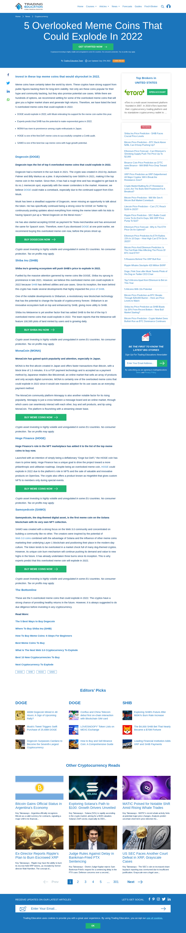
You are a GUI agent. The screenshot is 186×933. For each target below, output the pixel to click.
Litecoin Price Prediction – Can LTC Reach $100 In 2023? (145, 207)
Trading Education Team (73, 61)
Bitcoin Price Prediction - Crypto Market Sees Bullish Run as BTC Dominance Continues (146, 319)
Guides (138, 6)
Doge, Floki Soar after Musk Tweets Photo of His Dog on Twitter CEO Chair (145, 272)
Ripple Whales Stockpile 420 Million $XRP (145, 265)
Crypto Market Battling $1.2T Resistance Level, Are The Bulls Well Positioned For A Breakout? (144, 189)
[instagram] (158, 899)
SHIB (34, 284)
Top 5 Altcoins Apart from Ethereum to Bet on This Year (145, 281)
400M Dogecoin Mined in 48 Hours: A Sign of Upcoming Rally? (42, 715)
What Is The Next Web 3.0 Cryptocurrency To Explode (46, 650)
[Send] (162, 363)
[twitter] (164, 899)
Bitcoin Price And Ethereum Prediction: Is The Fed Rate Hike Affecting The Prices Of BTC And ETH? (144, 250)
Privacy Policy (150, 372)
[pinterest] (153, 899)
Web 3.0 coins (23, 538)
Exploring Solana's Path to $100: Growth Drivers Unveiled (92, 806)
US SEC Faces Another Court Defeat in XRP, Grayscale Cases (145, 857)
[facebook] (149, 899)
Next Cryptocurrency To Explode (34, 664)
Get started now (90, 46)
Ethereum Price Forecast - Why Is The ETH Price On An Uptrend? (145, 228)
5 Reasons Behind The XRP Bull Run (142, 259)
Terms (138, 372)
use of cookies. (155, 918)
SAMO (52, 672)
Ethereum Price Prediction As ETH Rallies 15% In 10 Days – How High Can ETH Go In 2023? (145, 239)
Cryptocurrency (41, 16)
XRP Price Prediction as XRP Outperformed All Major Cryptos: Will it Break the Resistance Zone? (145, 177)
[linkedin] (169, 899)
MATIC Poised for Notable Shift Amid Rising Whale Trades (146, 806)
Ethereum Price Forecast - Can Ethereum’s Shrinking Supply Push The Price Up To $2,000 (145, 154)
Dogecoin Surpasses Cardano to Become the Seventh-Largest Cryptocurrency (44, 744)
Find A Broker (151, 6)
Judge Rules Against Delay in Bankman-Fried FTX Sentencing (91, 857)
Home (80, 6)
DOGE (27, 189)
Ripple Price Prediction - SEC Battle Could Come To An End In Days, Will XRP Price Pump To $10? (145, 218)
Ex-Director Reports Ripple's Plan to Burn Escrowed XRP (37, 855)
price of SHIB (97, 289)
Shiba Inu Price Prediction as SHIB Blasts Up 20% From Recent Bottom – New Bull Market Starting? (144, 309)
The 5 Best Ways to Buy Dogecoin (35, 621)
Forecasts (127, 6)
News (27, 16)
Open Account (157, 92)
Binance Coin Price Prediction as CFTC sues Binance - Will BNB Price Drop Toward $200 (145, 165)
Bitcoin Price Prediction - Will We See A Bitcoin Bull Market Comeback (143, 199)
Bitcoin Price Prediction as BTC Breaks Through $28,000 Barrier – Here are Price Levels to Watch (144, 298)
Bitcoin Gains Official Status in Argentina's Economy (38, 806)
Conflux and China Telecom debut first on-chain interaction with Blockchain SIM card (96, 715)
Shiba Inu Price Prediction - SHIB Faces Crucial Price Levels (143, 134)
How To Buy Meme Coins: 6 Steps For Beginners (43, 635)
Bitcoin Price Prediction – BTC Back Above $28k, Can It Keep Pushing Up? (145, 143)
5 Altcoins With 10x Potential (138, 289)
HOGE (105, 466)
